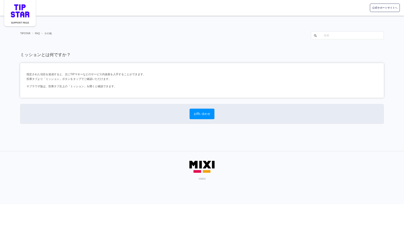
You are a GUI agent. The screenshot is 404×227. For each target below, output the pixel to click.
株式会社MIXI (202, 167)
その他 (48, 33)
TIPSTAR (20, 10)
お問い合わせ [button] (202, 113)
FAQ (37, 33)
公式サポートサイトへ (384, 7)
